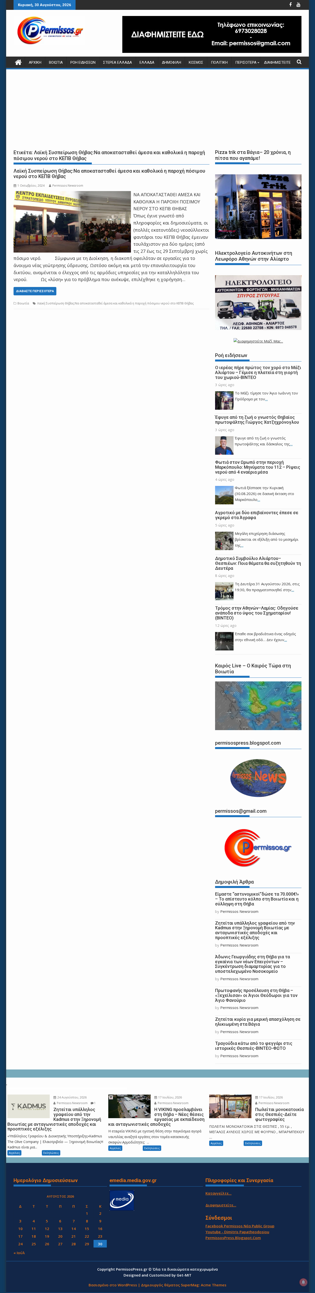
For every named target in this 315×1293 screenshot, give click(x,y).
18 (34, 1236)
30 (100, 1243)
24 (20, 1243)
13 (60, 1228)
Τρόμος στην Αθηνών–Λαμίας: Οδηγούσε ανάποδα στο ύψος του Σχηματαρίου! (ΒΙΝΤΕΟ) (256, 612)
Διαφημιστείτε (277, 62)
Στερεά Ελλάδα (117, 62)
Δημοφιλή (171, 62)
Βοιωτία (56, 62)
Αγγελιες (14, 1153)
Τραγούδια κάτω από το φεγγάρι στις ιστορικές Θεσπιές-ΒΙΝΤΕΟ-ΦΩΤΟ (253, 1046)
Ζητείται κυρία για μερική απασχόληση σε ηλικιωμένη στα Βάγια (257, 1022)
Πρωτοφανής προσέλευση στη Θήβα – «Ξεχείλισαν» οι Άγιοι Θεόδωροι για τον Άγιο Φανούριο (256, 995)
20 (60, 1236)
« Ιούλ (19, 1252)
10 (20, 1228)
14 (73, 1228)
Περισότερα (245, 62)
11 (34, 1228)
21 (73, 1236)
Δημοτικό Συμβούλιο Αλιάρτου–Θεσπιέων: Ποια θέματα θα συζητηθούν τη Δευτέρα (258, 563)
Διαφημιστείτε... (220, 1205)
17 (20, 1236)
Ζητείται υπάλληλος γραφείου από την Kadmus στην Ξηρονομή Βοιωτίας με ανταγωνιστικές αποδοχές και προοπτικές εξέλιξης (255, 930)
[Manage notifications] (303, 1282)
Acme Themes (213, 1284)
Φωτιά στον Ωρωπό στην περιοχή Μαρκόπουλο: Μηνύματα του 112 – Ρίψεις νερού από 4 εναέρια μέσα (257, 467)
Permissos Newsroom (67, 185)
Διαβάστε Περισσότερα (35, 291)
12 (47, 1228)
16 (100, 1228)
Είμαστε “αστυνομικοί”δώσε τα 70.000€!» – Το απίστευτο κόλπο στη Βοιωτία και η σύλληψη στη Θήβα (257, 898)
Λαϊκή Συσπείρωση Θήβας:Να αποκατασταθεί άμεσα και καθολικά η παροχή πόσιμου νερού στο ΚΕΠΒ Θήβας (109, 173)
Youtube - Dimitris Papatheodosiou (237, 1231)
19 (47, 1236)
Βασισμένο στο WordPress (113, 1284)
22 (87, 1236)
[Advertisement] (157, 108)
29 (87, 1243)
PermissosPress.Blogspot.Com (233, 1237)
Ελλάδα (147, 62)
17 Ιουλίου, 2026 (170, 1097)
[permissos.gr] (18, 61)
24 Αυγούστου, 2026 (72, 1097)
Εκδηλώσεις (51, 1153)
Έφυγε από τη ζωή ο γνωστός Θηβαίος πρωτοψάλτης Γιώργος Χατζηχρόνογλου (257, 420)
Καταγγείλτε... (218, 1193)
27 (60, 1243)
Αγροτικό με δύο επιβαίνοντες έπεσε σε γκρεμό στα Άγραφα (256, 515)
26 (47, 1243)
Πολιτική (219, 62)
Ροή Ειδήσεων (82, 62)
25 (34, 1243)
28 (73, 1243)
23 (100, 1236)
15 (87, 1228)
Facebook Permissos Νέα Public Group (239, 1225)
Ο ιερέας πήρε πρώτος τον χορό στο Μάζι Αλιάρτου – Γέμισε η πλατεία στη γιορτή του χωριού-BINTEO (258, 372)
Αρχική (35, 62)
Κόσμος (196, 62)
